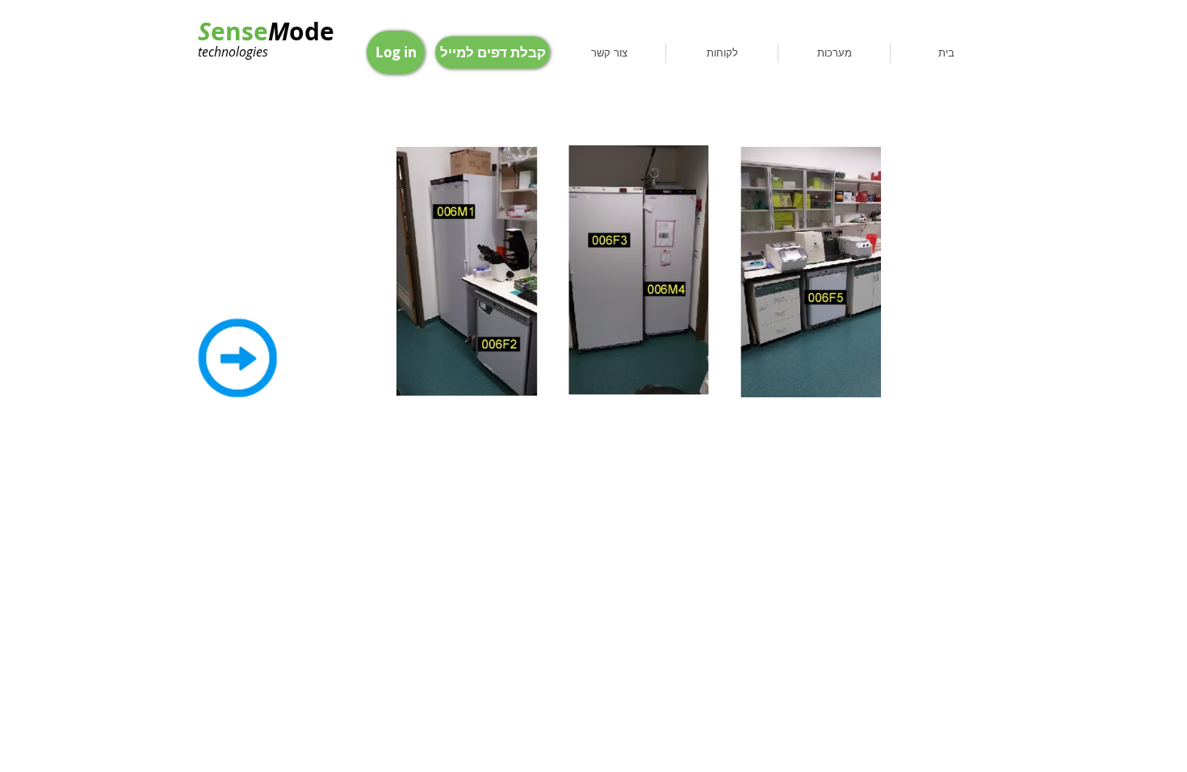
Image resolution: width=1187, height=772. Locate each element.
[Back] (237, 357)
